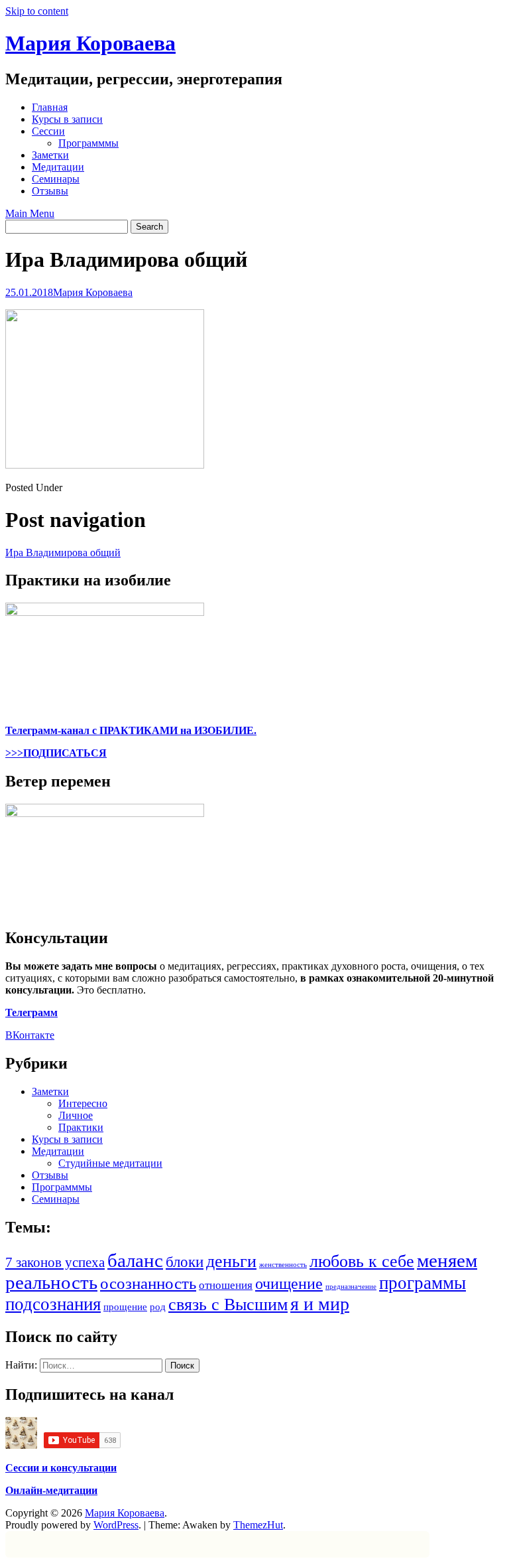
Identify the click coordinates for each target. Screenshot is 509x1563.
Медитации (58, 167)
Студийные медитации (110, 1163)
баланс (135, 1260)
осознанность (148, 1283)
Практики (80, 1127)
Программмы (88, 143)
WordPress (116, 1524)
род (158, 1306)
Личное (75, 1115)
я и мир (319, 1304)
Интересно (82, 1103)
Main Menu (29, 213)
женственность (283, 1264)
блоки (184, 1262)
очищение (289, 1283)
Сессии (48, 131)
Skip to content (36, 11)
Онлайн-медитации (51, 1490)
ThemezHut (258, 1524)
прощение (125, 1306)
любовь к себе (362, 1261)
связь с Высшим (228, 1304)
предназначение (350, 1286)
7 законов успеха (55, 1262)
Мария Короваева (90, 43)
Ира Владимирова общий (63, 552)
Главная (50, 107)
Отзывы (50, 190)
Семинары (56, 179)
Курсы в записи (67, 119)
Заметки (50, 155)
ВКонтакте (29, 1035)
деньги (231, 1261)
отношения (226, 1285)
